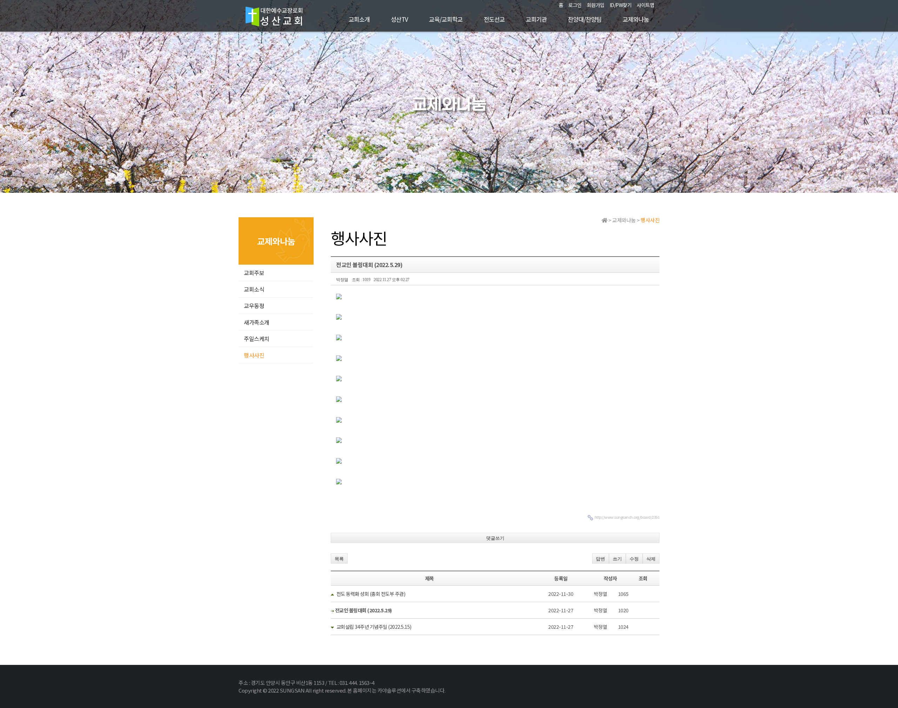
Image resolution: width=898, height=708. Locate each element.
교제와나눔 (636, 19)
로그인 (575, 5)
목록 (339, 558)
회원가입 (595, 5)
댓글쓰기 (495, 538)
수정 (634, 558)
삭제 (651, 558)
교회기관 (536, 19)
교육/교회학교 (446, 19)
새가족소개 (256, 322)
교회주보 (254, 272)
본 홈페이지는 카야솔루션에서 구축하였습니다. (396, 690)
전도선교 (494, 19)
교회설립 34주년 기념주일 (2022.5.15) (373, 626)
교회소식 (254, 289)
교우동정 (254, 305)
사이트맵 (645, 5)
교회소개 (359, 19)
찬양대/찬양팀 (585, 19)
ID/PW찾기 (621, 5)
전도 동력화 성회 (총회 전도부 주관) (371, 593)
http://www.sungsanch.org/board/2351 (627, 517)
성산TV (399, 19)
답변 (600, 558)
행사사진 (254, 355)
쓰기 (617, 558)
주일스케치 (256, 338)
